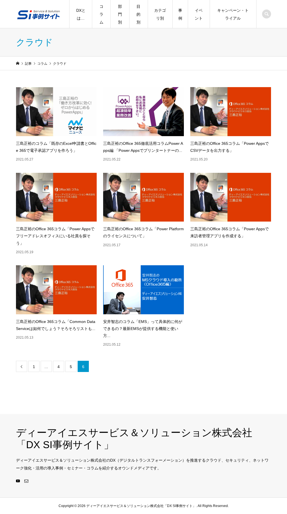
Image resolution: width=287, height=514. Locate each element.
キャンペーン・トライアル (233, 14)
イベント (199, 14)
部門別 (120, 14)
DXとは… (80, 14)
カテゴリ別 (160, 14)
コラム (101, 14)
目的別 (138, 14)
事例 (180, 14)
